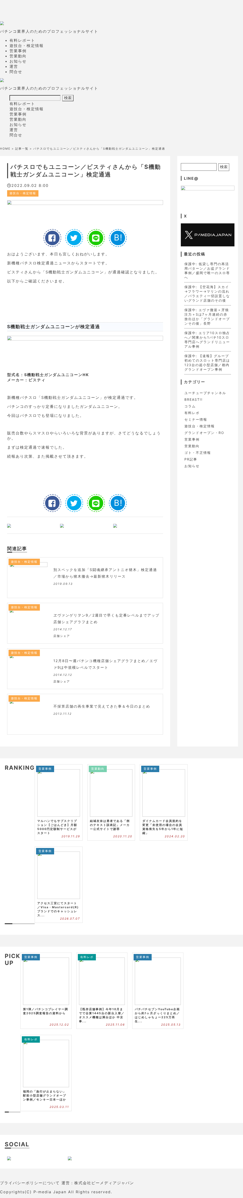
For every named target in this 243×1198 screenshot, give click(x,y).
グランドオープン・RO (204, 433)
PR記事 (190, 459)
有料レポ (192, 413)
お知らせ (18, 61)
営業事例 (18, 50)
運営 (13, 66)
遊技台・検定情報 (26, 45)
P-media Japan (49, 1191)
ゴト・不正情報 (197, 453)
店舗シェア (61, 636)
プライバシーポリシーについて (30, 1182)
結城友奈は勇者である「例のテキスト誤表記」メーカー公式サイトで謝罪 (110, 825)
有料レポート (22, 40)
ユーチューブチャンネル (205, 393)
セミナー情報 (195, 419)
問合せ (15, 71)
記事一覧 (21, 148)
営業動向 (18, 56)
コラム (190, 406)
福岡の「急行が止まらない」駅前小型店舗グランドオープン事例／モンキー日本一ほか (44, 1095)
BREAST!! (193, 399)
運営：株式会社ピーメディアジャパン (97, 1182)
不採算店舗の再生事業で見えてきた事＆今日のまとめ (103, 706)
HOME (5, 148)
